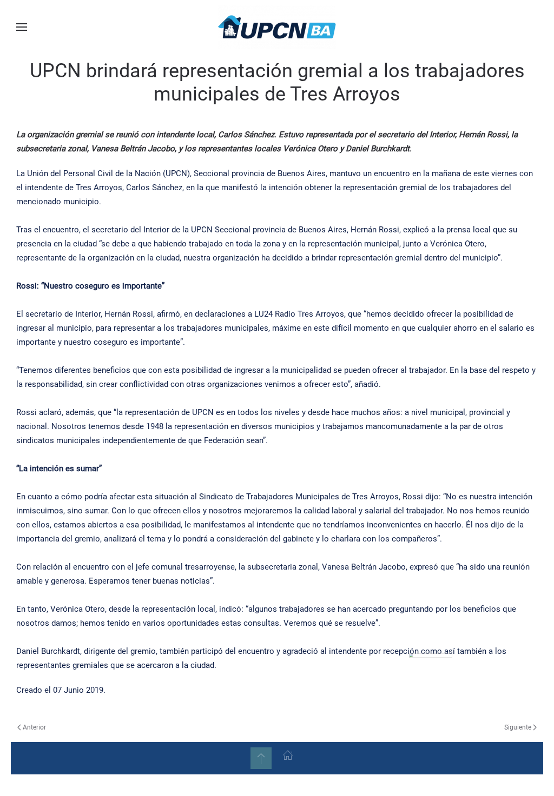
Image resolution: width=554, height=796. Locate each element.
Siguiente (517, 727)
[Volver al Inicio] (277, 27)
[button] (21, 27)
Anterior (34, 727)
